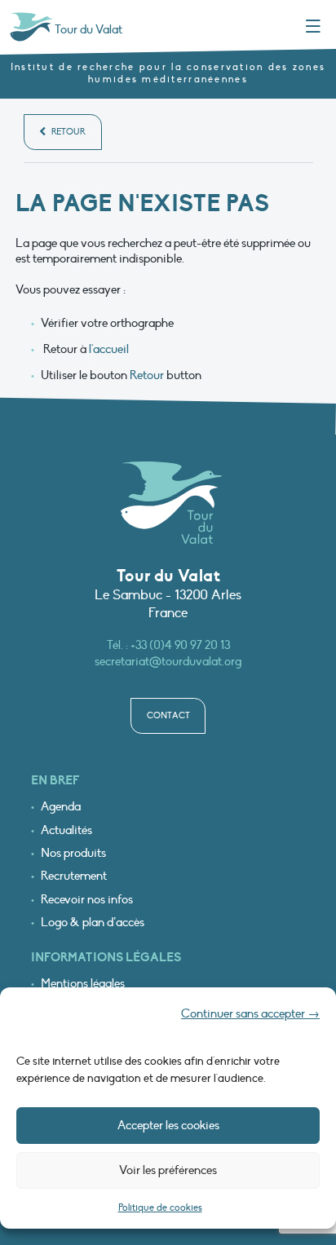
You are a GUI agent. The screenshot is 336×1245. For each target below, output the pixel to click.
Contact (168, 715)
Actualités (66, 830)
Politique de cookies (160, 1207)
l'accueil (109, 349)
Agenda (61, 807)
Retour (67, 131)
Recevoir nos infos (87, 900)
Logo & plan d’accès (92, 922)
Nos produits (73, 853)
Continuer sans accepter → (250, 1013)
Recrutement (74, 876)
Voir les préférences (168, 1170)
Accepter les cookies (168, 1125)
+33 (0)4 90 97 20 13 (180, 645)
